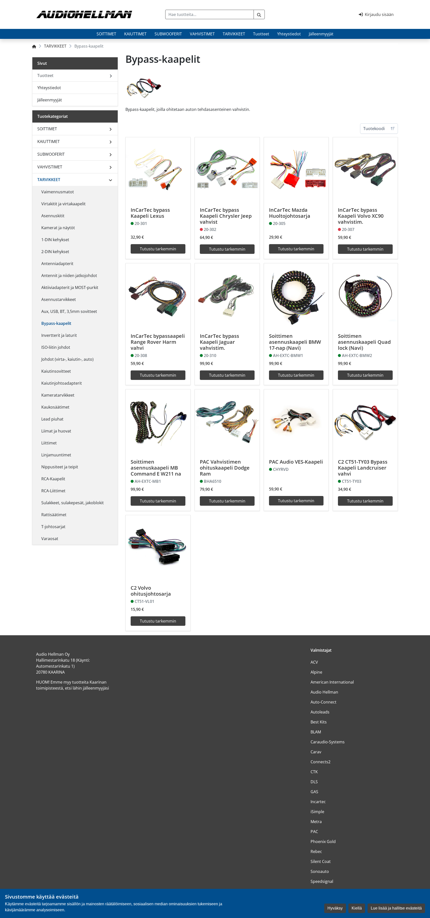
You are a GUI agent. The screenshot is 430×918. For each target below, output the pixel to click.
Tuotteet (261, 34)
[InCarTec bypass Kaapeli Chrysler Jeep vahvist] (227, 169)
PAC (314, 831)
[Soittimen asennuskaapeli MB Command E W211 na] (158, 421)
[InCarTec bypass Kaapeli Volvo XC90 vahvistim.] (365, 169)
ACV (314, 662)
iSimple (317, 811)
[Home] (34, 46)
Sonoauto (320, 871)
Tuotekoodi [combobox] (374, 128)
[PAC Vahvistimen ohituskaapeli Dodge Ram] (227, 421)
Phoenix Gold (323, 841)
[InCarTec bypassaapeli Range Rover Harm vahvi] (158, 295)
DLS (314, 781)
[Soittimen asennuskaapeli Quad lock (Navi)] (365, 295)
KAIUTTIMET (135, 34)
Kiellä (357, 908)
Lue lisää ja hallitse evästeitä (396, 908)
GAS (314, 791)
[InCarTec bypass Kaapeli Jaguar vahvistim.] (227, 295)
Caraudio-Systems (328, 742)
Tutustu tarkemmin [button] (158, 249)
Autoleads (320, 712)
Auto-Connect (323, 702)
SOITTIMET (106, 34)
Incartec (318, 801)
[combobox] (209, 14)
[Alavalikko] (110, 129)
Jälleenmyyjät (321, 34)
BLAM (316, 732)
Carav (316, 752)
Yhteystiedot (289, 34)
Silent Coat (321, 861)
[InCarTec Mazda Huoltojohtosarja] (296, 169)
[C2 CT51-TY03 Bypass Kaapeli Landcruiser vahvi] (365, 421)
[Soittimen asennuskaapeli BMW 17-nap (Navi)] (296, 295)
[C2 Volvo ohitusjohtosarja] (158, 547)
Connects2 (320, 762)
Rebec (316, 851)
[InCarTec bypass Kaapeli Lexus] (158, 169)
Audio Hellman (324, 692)
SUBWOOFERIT (168, 34)
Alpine (316, 672)
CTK (314, 772)
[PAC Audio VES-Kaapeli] (296, 421)
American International (332, 682)
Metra (316, 821)
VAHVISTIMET (202, 34)
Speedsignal (322, 881)
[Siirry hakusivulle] (259, 14)
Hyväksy (335, 908)
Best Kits (319, 722)
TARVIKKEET (234, 34)
